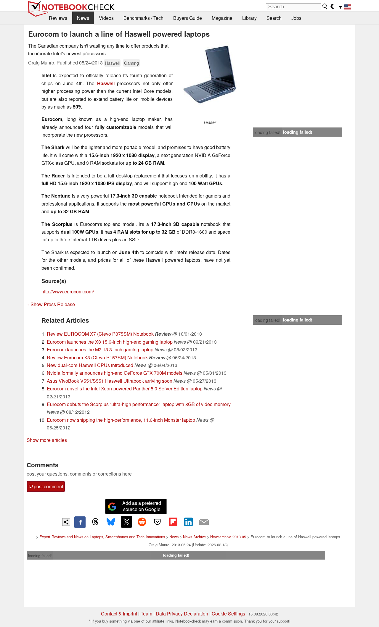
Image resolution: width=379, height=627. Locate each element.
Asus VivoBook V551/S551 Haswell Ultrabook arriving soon (109, 380)
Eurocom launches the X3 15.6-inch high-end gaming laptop (110, 341)
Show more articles (47, 440)
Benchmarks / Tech (143, 17)
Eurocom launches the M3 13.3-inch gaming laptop (100, 349)
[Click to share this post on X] (126, 521)
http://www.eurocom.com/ (67, 291)
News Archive (194, 536)
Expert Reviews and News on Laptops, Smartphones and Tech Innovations (102, 536)
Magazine (222, 17)
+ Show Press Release (51, 304)
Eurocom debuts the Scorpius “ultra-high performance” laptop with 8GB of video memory (139, 404)
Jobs (296, 17)
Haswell (112, 63)
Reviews (58, 17)
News (83, 17)
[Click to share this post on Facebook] (80, 522)
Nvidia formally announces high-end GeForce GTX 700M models (114, 372)
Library (249, 17)
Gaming (131, 63)
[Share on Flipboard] (173, 521)
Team (146, 613)
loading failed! (267, 132)
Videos (106, 17)
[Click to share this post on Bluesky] (110, 522)
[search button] (325, 6)
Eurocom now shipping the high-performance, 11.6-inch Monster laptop (121, 419)
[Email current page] (204, 522)
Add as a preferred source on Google (141, 506)
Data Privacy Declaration (182, 613)
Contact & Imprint (119, 613)
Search (274, 17)
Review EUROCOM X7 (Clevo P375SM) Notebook (100, 333)
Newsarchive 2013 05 (228, 536)
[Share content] (66, 522)
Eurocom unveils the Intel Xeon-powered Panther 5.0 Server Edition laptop (125, 388)
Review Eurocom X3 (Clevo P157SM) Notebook (97, 357)
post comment (48, 486)
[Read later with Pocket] (157, 521)
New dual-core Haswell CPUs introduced (90, 365)
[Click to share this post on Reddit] (141, 521)
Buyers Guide (187, 17)
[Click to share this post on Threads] (95, 522)
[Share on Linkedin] (188, 521)
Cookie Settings (228, 613)
